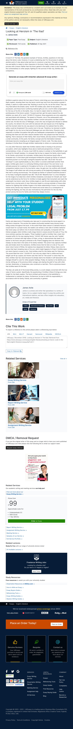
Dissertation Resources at (20, 584)
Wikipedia (48, 334)
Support (53, 3)
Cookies (47, 720)
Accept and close (10, 24)
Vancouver (38, 334)
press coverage (43, 609)
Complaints (63, 686)
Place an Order (57, 624)
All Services (31, 695)
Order (41, 3)
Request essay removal (15, 448)
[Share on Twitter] (18, 54)
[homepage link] (7, 28)
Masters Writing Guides (15, 599)
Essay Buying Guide (49, 692)
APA (8, 334)
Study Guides (47, 685)
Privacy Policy (10, 720)
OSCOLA (58, 334)
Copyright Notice (37, 720)
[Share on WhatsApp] (27, 54)
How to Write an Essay (14, 587)
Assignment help (32, 691)
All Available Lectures (14, 549)
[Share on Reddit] (21, 54)
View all (63, 358)
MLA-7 (21, 334)
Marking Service (12, 533)
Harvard (29, 334)
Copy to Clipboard (13, 351)
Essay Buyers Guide (13, 590)
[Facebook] (7, 671)
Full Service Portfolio (14, 539)
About (61, 676)
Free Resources (48, 689)
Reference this (13, 48)
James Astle (12, 35)
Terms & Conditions (23, 720)
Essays (12, 28)
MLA (14, 334)
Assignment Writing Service (16, 530)
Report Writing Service (14, 527)
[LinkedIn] (13, 671)
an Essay (36, 521)
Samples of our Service (15, 536)
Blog (44, 696)
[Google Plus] (18, 671)
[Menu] (7, 2)
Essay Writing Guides (14, 596)
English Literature (22, 28)
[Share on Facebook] (15, 54)
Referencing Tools (13, 593)
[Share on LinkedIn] (24, 54)
